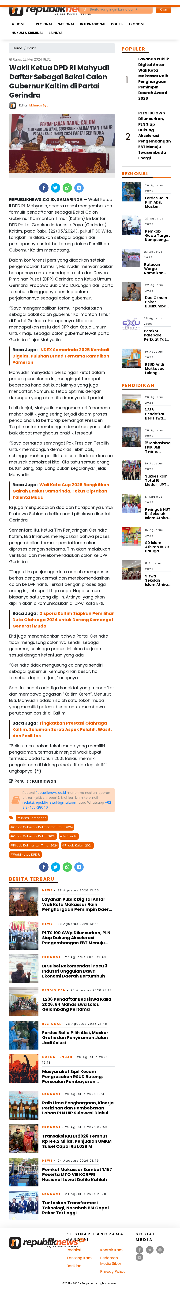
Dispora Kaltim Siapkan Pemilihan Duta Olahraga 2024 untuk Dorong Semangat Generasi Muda (63, 619)
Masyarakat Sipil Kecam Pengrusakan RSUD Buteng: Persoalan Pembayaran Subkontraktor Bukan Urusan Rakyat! (74, 1081)
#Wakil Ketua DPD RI (25, 855)
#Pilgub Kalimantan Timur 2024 (34, 845)
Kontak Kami (111, 1250)
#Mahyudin (69, 836)
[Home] (54, 9)
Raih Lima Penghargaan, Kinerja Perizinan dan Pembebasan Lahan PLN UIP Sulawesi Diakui (78, 1108)
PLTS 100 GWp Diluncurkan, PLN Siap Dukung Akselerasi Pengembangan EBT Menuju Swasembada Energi (76, 940)
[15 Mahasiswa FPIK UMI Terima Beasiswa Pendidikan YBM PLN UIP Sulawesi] (131, 436)
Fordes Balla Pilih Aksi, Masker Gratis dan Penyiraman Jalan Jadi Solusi (75, 1038)
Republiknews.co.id (51, 792)
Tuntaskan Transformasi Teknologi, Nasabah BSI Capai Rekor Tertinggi (75, 1208)
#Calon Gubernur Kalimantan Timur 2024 (41, 827)
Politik (117, 24)
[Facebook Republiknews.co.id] (140, 1250)
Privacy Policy (112, 1271)
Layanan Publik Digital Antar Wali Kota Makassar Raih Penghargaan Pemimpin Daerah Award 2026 (78, 906)
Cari (163, 9)
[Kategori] (30, 22)
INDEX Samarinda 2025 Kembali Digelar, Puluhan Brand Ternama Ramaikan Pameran (60, 356)
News (47, 890)
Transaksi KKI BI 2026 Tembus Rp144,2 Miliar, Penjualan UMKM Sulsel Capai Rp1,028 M (77, 1141)
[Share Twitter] (55, 188)
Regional (44, 24)
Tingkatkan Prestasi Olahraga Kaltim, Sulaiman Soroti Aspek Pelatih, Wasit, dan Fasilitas (62, 729)
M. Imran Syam (40, 105)
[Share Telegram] (79, 188)
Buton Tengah (57, 1057)
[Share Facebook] (43, 188)
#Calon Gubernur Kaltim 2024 (33, 836)
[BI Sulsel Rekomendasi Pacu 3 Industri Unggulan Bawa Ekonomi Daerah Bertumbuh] (23, 968)
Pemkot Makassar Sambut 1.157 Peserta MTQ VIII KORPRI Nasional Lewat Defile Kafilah (77, 1174)
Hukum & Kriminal (27, 32)
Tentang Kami (79, 1258)
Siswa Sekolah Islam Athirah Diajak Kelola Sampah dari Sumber (157, 587)
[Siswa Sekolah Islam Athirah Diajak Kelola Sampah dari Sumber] (131, 569)
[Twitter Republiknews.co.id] (150, 1250)
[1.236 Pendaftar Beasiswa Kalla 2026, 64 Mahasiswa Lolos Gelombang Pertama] (23, 1001)
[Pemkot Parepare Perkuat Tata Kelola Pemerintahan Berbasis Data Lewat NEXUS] (131, 324)
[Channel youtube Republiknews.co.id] (139, 1257)
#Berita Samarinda (32, 818)
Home (20, 24)
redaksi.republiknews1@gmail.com (50, 802)
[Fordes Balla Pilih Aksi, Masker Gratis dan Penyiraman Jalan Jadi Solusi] (23, 1035)
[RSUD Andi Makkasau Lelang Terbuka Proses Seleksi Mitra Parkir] (131, 358)
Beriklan (74, 1266)
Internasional (93, 24)
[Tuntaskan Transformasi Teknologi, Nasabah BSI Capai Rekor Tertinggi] (23, 1205)
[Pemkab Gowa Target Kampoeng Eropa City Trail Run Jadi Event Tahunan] (131, 225)
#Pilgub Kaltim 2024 (77, 845)
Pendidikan (54, 990)
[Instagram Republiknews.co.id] (160, 1250)
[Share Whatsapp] (67, 188)
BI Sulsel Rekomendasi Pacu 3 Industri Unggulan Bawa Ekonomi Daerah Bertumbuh (74, 971)
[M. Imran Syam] (14, 105)
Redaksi (74, 1250)
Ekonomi (137, 24)
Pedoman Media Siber (110, 1260)
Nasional (66, 24)
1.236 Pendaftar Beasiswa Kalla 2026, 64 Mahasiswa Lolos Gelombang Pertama (76, 1004)
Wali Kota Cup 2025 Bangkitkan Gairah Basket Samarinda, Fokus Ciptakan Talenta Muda (60, 491)
